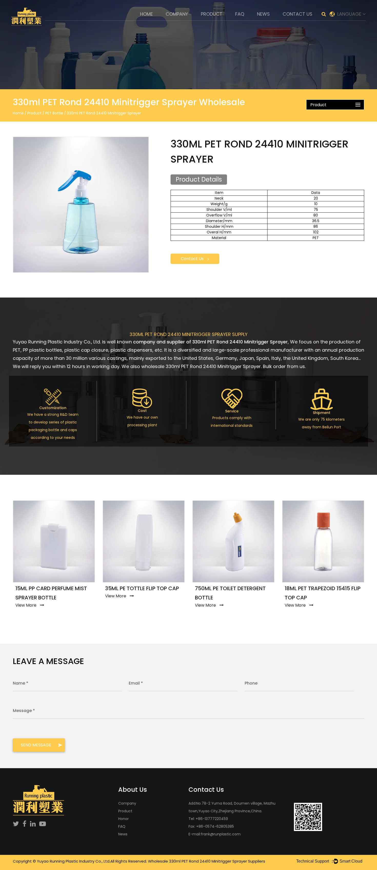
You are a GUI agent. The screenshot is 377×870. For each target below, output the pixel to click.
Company (177, 14)
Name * (20, 683)
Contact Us (297, 14)
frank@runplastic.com (221, 834)
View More (25, 605)
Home (146, 14)
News (263, 14)
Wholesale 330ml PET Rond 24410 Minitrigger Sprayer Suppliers (206, 861)
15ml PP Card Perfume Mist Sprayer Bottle (51, 593)
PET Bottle (54, 113)
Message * (24, 711)
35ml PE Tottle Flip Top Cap (142, 588)
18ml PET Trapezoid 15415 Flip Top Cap (323, 593)
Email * (136, 683)
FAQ (239, 14)
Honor (123, 818)
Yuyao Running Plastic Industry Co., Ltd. (73, 861)
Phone (251, 683)
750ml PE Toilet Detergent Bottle (230, 593)
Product (211, 14)
